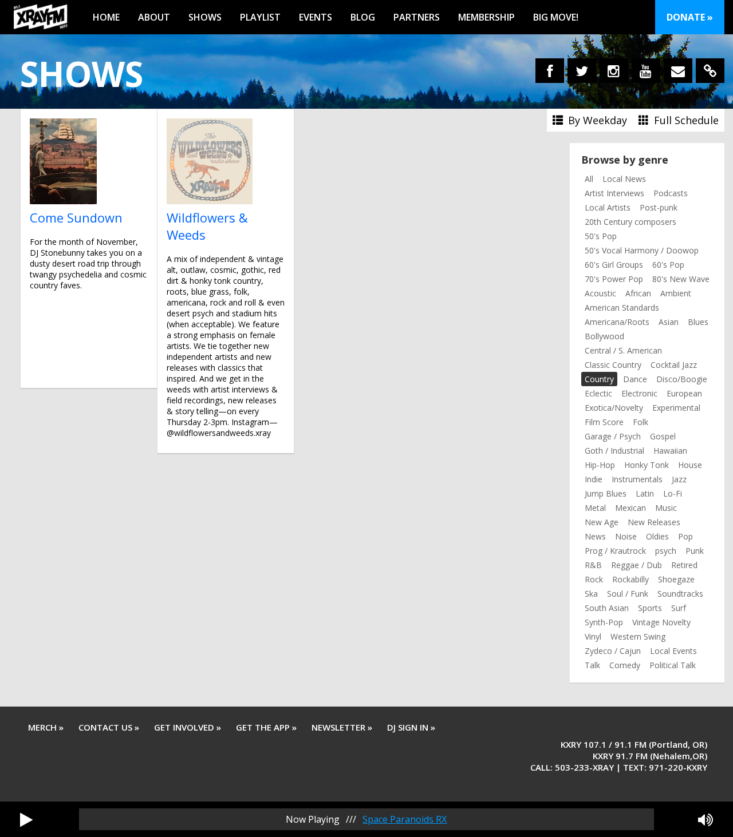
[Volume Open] (705, 819)
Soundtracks (680, 593)
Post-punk (658, 207)
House (690, 464)
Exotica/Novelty (614, 407)
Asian (669, 321)
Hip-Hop (600, 464)
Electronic (639, 393)
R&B (593, 565)
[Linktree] (710, 70)
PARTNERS (416, 17)
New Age (601, 522)
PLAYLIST (260, 17)
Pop (685, 536)
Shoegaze (676, 579)
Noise (626, 536)
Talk (592, 665)
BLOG (362, 17)
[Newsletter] (678, 70)
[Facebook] (549, 70)
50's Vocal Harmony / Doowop (642, 250)
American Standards (622, 307)
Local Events (673, 650)
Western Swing (637, 636)
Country (599, 379)
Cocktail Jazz (674, 364)
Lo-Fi (672, 493)
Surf (678, 607)
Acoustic (600, 293)
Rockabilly (630, 579)
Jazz (679, 479)
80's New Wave (681, 278)
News (595, 536)
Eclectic (598, 393)
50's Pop (601, 236)
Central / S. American (623, 350)
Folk (640, 421)
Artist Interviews (614, 193)
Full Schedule (685, 120)
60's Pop (668, 264)
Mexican (630, 507)
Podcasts (670, 193)
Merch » (46, 727)
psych (665, 550)
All (589, 178)
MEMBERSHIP (486, 17)
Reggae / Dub (636, 565)
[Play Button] (26, 819)
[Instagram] (614, 70)
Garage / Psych (613, 436)
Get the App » (266, 727)
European (684, 393)
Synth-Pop (604, 622)
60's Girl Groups (614, 264)
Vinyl (593, 636)
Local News (624, 178)
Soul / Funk (627, 593)
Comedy (624, 665)
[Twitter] (582, 70)
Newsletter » (342, 727)
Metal (595, 507)
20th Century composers (630, 221)
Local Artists (607, 207)
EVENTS (315, 17)
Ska (591, 593)
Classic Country (613, 364)
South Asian (607, 607)
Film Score (604, 421)
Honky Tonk (646, 464)
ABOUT (154, 17)
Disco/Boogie (681, 379)
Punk (694, 550)
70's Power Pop (614, 278)
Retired (684, 565)
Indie (593, 479)
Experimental (676, 407)
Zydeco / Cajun (613, 650)
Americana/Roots (617, 321)
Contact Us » (108, 727)
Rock (594, 579)
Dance (635, 379)
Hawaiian (670, 450)
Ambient (675, 293)
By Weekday (596, 120)
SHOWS (205, 17)
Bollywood (604, 336)
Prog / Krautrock (615, 550)
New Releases (654, 522)
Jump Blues (605, 493)
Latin (645, 493)
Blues (698, 321)
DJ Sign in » (411, 727)
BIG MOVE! (555, 17)
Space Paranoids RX (404, 819)
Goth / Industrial (614, 450)
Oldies (657, 536)
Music (666, 507)
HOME (106, 17)
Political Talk (672, 665)
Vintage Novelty (661, 622)
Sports (650, 607)
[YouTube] (646, 70)
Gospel (663, 436)
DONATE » (690, 17)
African (638, 293)
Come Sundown (76, 217)
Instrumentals (637, 479)
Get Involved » (187, 727)
